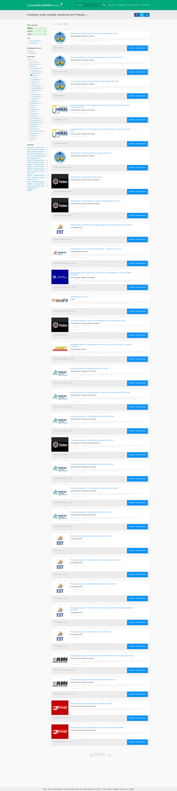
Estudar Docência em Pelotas (78, 43)
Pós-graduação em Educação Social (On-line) (90, 632)
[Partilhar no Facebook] (136, 15)
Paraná (33, 105)
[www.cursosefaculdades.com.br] (45, 5)
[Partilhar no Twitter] (141, 15)
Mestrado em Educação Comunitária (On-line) (90, 536)
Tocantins (33, 129)
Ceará (32, 112)
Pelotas (34, 75)
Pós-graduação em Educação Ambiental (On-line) (92, 416)
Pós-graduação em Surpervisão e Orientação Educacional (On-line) (100, 392)
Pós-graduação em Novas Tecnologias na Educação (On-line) (97, 320)
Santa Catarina (35, 120)
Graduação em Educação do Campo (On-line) (90, 153)
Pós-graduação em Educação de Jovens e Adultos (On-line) (96, 727)
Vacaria (34, 84)
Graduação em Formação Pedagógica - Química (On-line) (95, 249)
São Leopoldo (36, 86)
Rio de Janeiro (35, 64)
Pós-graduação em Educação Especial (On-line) (91, 440)
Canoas (34, 81)
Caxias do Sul (36, 94)
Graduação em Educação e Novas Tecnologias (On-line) (95, 201)
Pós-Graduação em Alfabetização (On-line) (89, 368)
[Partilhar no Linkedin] (147, 15)
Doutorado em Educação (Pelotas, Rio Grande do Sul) (94, 81)
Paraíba (33, 116)
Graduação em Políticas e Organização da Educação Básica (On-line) (101, 225)
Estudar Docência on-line (77, 159)
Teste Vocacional (145, 5)
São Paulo (34, 62)
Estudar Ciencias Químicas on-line (80, 257)
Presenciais (32, 53)
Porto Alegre (35, 71)
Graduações (34, 43)
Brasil (29, 59)
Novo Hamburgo (37, 88)
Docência (59, 24)
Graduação (111, 5)
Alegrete (34, 99)
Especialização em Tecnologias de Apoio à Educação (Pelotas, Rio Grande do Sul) (100, 106)
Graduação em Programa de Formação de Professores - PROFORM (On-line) (100, 274)
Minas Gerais (34, 103)
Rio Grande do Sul (36, 68)
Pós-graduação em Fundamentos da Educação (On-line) (95, 560)
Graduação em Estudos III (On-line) (86, 177)
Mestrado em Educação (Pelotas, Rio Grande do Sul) (93, 33)
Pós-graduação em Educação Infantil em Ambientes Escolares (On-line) (102, 655)
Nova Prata (35, 90)
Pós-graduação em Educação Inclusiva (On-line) (91, 464)
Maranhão (34, 127)
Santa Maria (35, 79)
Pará (32, 139)
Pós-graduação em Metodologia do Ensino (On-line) (93, 584)
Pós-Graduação (120, 5)
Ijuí (33, 92)
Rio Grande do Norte (36, 131)
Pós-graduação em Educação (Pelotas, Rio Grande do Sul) (96, 57)
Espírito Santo (35, 109)
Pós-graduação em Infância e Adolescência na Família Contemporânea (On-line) (101, 609)
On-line (31, 51)
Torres (34, 77)
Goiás (32, 107)
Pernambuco (34, 133)
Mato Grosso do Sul (36, 122)
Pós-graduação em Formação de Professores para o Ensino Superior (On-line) (101, 345)
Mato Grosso (34, 124)
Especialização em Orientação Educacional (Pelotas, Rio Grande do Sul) (100, 130)
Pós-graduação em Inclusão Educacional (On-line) (92, 679)
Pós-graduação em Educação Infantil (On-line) (90, 512)
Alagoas (33, 135)
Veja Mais (29, 190)
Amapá (33, 137)
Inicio (53, 24)
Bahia (32, 66)
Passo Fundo (36, 73)
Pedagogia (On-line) (79, 296)
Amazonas (34, 114)
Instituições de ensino (133, 5)
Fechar (131, 789)
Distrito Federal (35, 118)
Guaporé (34, 101)
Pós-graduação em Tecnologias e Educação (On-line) (94, 488)
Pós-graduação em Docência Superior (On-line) (91, 703)
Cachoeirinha (36, 96)
